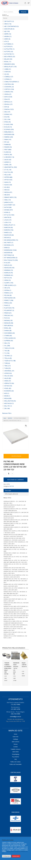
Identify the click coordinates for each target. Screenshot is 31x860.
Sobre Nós (15, 736)
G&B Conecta (15, 741)
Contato (15, 746)
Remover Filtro (6, 413)
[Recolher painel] (8, 15)
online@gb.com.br (15, 716)
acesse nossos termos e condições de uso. (15, 852)
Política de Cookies (15, 762)
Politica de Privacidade (15, 764)
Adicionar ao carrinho (15, 480)
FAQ (15, 759)
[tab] (16, 490)
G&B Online (15, 751)
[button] (25, 425)
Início (5, 418)
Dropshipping (15, 754)
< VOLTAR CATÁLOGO (16, 456)
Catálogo (15, 739)
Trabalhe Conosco (15, 749)
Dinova (15, 744)
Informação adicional (11, 494)
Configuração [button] (6, 856)
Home (15, 734)
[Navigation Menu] (29, 3)
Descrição (8, 491)
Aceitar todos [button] (16, 856)
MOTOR (10, 418)
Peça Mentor (15, 757)
